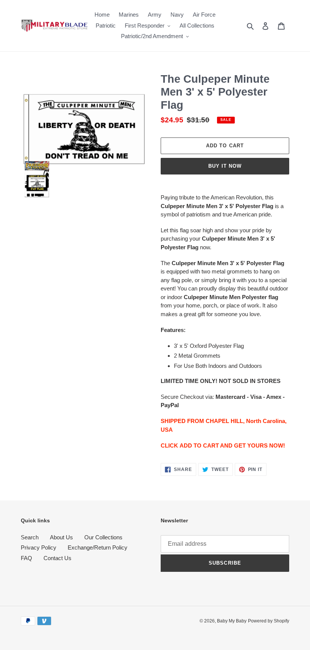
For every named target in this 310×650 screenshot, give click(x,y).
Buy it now (225, 166)
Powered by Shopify (268, 621)
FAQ (26, 558)
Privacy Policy (38, 547)
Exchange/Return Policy (97, 547)
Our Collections (103, 537)
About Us (61, 537)
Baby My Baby (231, 621)
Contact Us (57, 558)
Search (30, 537)
